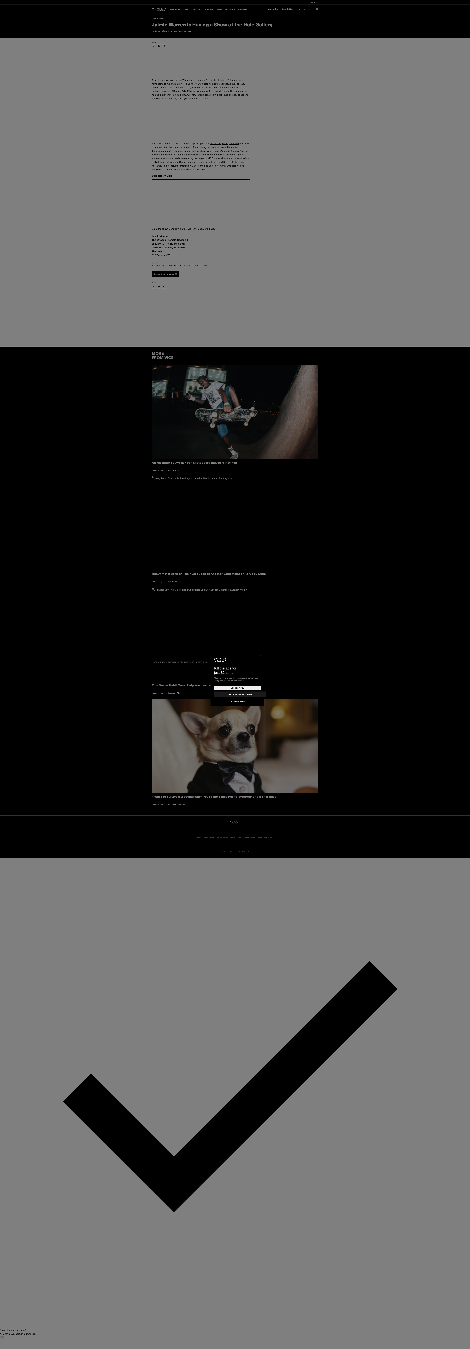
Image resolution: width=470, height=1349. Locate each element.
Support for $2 (237, 688)
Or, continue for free (237, 702)
